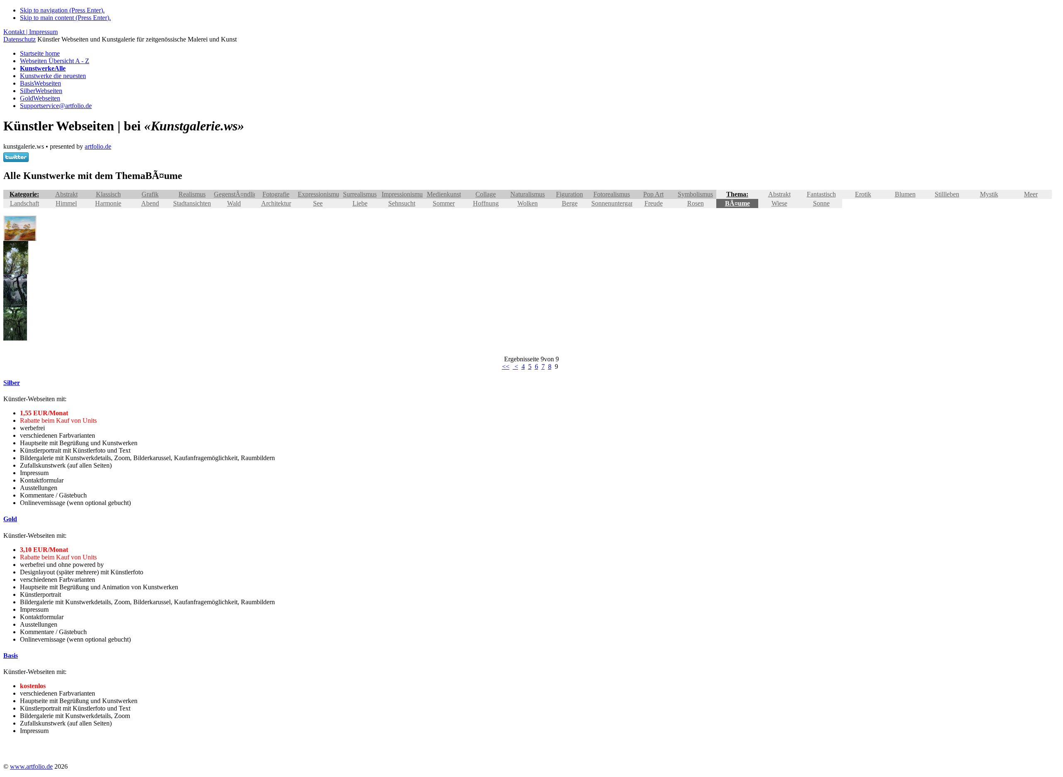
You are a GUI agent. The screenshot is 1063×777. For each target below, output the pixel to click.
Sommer (444, 203)
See (318, 203)
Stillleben (947, 194)
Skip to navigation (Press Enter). (62, 10)
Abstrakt (66, 194)
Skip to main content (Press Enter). (65, 17)
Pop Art (653, 194)
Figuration (569, 194)
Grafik (150, 194)
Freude (653, 203)
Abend (150, 203)
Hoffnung (486, 203)
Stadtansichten (192, 203)
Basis (40, 83)
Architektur (276, 203)
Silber (41, 90)
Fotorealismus (611, 194)
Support (56, 105)
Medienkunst (444, 194)
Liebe (360, 203)
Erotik (863, 194)
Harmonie (108, 203)
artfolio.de (98, 146)
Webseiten (54, 60)
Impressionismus (403, 194)
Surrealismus (360, 194)
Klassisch (108, 194)
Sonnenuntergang (614, 203)
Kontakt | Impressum (30, 31)
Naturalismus (527, 194)
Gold (40, 98)
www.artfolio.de (31, 766)
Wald (234, 203)
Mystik (989, 194)
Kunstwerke (53, 75)
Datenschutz (19, 39)
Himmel (66, 203)
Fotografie (275, 194)
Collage (485, 194)
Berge (570, 203)
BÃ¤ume (737, 203)
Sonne (821, 203)
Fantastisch (821, 194)
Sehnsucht (401, 203)
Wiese (779, 203)
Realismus (192, 194)
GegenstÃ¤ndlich (237, 194)
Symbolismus (695, 194)
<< (505, 366)
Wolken (527, 203)
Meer (1031, 194)
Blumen (905, 194)
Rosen (695, 203)
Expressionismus (320, 194)
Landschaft (24, 203)
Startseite (40, 53)
